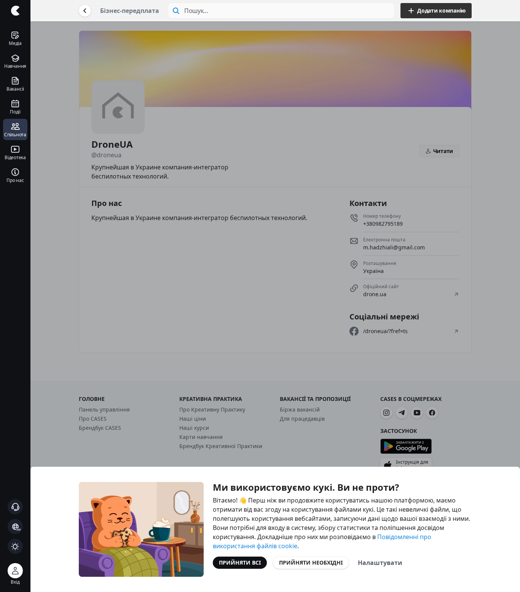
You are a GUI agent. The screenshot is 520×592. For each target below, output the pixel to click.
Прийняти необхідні (311, 562)
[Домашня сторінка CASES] (15, 10)
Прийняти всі (240, 562)
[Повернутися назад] (85, 11)
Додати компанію (441, 10)
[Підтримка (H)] (15, 506)
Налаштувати (380, 562)
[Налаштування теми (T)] (15, 546)
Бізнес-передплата (129, 10)
